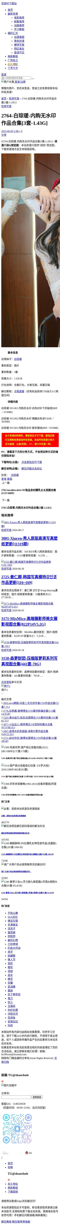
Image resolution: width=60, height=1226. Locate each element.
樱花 (10, 967)
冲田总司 (13, 1013)
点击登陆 (6, 682)
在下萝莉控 (14, 994)
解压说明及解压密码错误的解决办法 (15, 833)
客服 (9, 479)
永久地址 (13, 1184)
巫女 (10, 975)
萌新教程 (13, 56)
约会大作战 (14, 948)
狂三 (10, 1002)
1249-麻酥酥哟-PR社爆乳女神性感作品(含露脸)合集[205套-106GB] (27, 854)
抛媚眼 (11, 955)
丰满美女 (13, 924)
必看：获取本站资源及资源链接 (13, 816)
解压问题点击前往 (31, 468)
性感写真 (14, 98)
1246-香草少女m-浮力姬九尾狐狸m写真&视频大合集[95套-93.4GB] (27, 893)
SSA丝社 (13, 917)
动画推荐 (19, 25)
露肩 (10, 990)
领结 (10, 971)
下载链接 (13, 1191)
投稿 (10, 1167)
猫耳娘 (11, 932)
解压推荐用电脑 (21, 1221)
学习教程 (19, 29)
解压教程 (6, 1221)
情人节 (11, 959)
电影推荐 (19, 17)
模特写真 (19, 44)
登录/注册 (20, 81)
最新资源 (13, 13)
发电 (3, 479)
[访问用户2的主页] (5, 686)
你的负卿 (13, 1010)
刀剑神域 (13, 944)
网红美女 (19, 48)
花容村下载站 (9, 3)
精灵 (10, 979)
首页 (10, 10)
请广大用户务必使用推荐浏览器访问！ (16, 871)
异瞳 (10, 982)
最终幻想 (13, 940)
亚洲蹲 (11, 986)
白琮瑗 (18, 359)
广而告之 (13, 60)
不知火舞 (13, 913)
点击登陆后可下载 (31, 462)
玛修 (10, 1025)
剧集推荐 (19, 21)
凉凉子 (11, 928)
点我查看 (19, 391)
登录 (3, 74)
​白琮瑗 (15, 475)
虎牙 (10, 951)
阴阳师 (11, 936)
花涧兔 (11, 1017)
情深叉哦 (13, 920)
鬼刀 (10, 998)
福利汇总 (13, 33)
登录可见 (19, 52)
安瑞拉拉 (13, 1021)
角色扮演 (19, 41)
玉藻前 (11, 1006)
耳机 (10, 963)
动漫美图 (19, 37)
